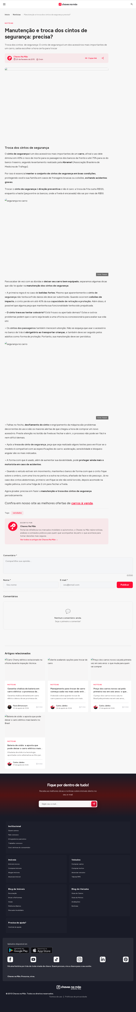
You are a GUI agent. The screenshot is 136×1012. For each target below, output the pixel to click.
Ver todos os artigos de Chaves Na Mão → (39, 540)
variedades (17, 513)
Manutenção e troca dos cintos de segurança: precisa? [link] (47, 15)
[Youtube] (33, 960)
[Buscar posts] (132, 4)
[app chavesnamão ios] (42, 950)
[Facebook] (10, 960)
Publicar (125, 585)
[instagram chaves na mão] (79, 960)
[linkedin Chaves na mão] (102, 960)
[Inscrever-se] (94, 804)
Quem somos (13, 831)
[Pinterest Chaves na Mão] (126, 960)
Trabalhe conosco (15, 843)
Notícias (17, 15)
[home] (68, 987)
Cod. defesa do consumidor (19, 848)
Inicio (7, 15)
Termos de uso (55, 997)
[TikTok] (56, 960)
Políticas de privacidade (76, 997)
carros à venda (82, 503)
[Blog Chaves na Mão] (68, 4)
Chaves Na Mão (28, 526)
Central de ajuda (14, 927)
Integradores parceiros (17, 839)
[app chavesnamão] (18, 950)
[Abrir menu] (4, 4)
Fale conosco (13, 835)
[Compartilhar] (103, 58)
